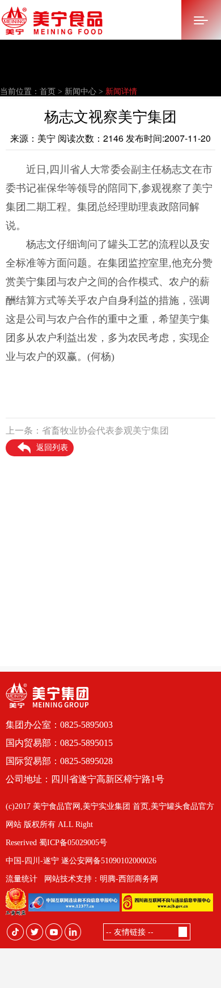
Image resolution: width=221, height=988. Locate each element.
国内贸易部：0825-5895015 (59, 743)
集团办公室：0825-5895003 (59, 725)
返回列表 (52, 447)
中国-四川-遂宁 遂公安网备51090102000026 (81, 860)
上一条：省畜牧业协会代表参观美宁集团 (87, 430)
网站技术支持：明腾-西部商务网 (101, 879)
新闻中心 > (84, 91)
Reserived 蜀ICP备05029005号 (56, 842)
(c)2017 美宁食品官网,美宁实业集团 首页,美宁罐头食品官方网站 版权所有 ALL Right (110, 815)
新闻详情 (121, 91)
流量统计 (21, 879)
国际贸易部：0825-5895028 (59, 761)
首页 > (51, 91)
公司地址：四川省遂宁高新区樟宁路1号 (85, 779)
